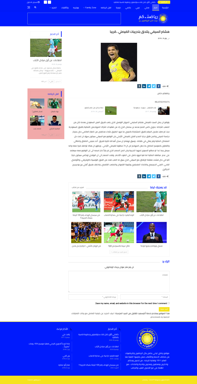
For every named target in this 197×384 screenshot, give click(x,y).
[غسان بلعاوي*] (37, 103)
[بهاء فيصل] (55, 103)
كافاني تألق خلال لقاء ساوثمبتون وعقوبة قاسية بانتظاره (134, 2)
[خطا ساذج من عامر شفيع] (111, 110)
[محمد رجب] (37, 121)
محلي (146, 8)
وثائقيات (64, 8)
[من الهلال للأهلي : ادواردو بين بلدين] (86, 232)
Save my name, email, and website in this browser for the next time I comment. (131, 303)
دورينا (118, 8)
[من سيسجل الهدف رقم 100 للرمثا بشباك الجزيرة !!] (86, 201)
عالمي (128, 8)
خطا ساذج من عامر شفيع (94, 107)
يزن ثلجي (66, 356)
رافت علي (66, 334)
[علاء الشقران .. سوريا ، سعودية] (164, 110)
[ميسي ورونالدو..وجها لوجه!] (151, 232)
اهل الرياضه (106, 8)
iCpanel (30, 379)
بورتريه (76, 8)
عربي (138, 8)
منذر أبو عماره (64, 365)
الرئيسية (165, 8)
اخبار (155, 8)
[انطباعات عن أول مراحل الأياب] (151, 201)
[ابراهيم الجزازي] (55, 121)
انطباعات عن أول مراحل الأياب (47, 60)
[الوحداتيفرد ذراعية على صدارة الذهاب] (119, 201)
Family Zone (90, 8)
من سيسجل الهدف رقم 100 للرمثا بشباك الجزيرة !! (99, 365)
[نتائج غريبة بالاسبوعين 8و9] (119, 232)
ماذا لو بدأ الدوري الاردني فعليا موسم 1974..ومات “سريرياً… (49, 345)
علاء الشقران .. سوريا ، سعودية (144, 107)
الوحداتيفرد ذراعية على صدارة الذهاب (104, 356)
